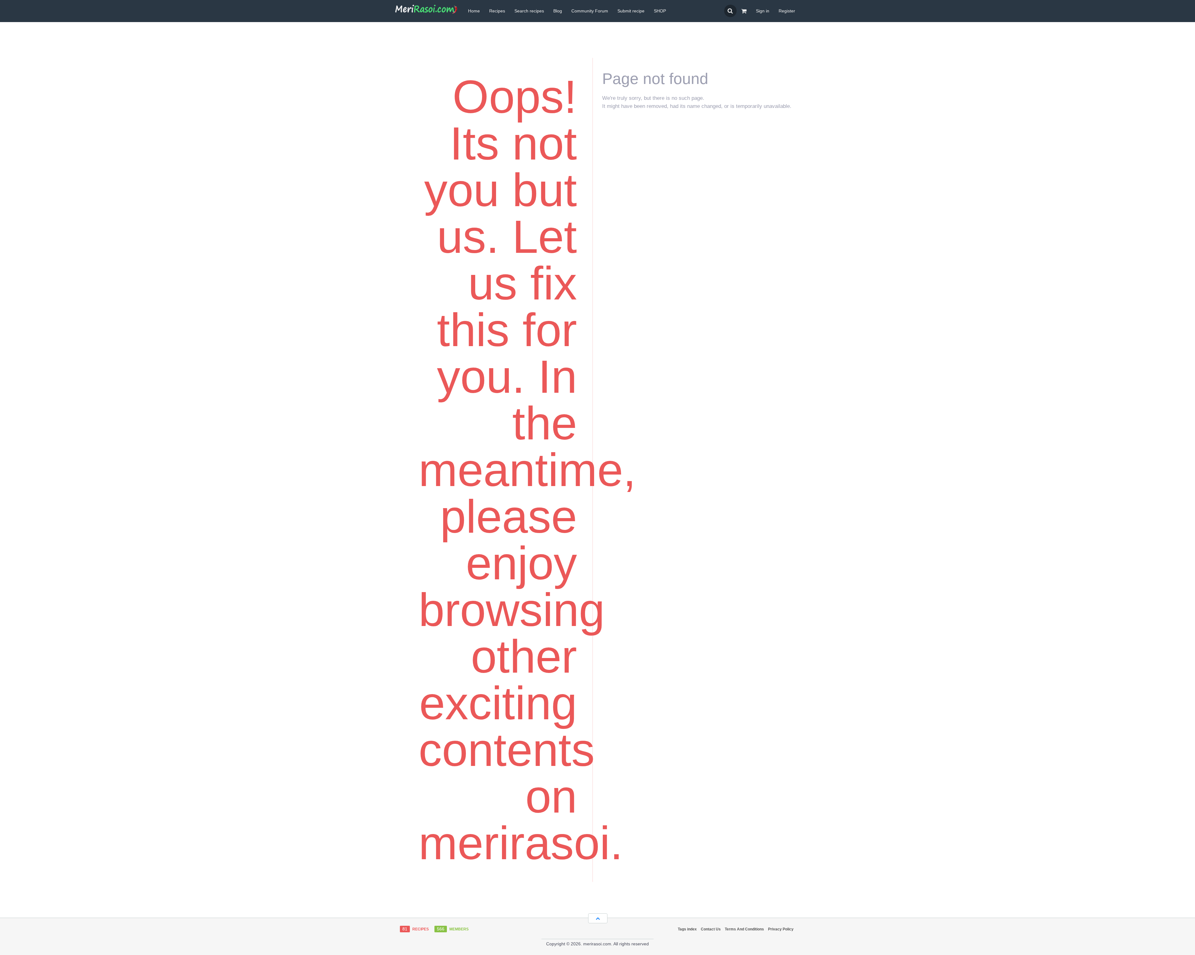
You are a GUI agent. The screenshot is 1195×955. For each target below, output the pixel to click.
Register (787, 10)
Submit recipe (630, 10)
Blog (557, 10)
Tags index (687, 929)
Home (474, 10)
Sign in (762, 10)
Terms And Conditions (744, 929)
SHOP (660, 10)
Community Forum (589, 10)
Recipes (497, 10)
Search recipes (529, 10)
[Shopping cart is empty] (744, 11)
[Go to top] (597, 918)
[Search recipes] (730, 11)
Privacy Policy (781, 929)
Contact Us (711, 929)
